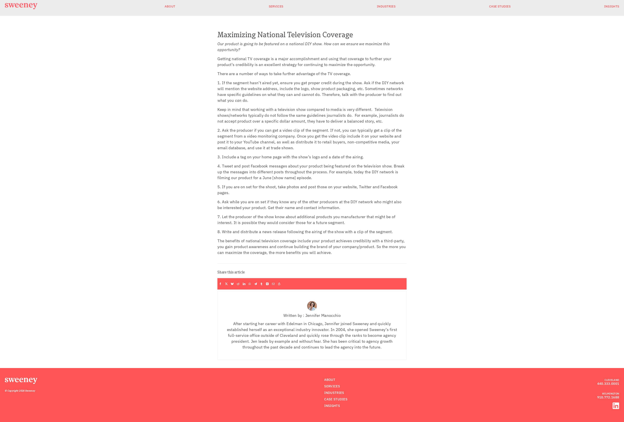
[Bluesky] (232, 284)
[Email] (273, 284)
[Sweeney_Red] (21, 379)
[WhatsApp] (250, 284)
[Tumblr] (261, 284)
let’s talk (608, 413)
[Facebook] (220, 284)
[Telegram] (256, 284)
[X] (226, 284)
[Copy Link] (279, 284)
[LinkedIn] (244, 284)
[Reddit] (238, 284)
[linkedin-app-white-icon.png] (616, 404)
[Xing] (267, 284)
